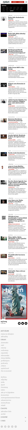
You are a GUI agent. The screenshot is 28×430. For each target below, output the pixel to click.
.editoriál (17, 20)
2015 (21, 8)
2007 (7, 10)
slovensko (11, 133)
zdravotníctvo (6, 400)
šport (3, 385)
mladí (3, 405)
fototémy (4, 387)
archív (11, 11)
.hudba (16, 203)
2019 (7, 8)
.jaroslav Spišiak (12, 140)
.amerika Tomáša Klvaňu (21, 154)
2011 (14, 9)
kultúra (10, 235)
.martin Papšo (11, 241)
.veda (17, 187)
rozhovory (11, 48)
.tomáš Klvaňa (11, 154)
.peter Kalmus (11, 258)
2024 (11, 7)
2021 (21, 7)
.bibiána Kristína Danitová (14, 224)
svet (9, 151)
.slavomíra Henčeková (13, 122)
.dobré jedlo (18, 274)
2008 (3, 10)
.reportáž (18, 258)
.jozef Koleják (11, 274)
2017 (14, 8)
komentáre (11, 117)
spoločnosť (11, 81)
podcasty (4, 363)
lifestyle (10, 214)
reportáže (11, 253)
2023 (14, 7)
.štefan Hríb (11, 20)
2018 (11, 8)
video (3, 390)
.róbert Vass (11, 54)
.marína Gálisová (12, 70)
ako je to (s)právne (7, 392)
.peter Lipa (10, 203)
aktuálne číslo (6, 411)
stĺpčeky (10, 164)
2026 (3, 7)
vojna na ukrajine (7, 334)
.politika (19, 140)
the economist (6, 371)
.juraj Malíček (11, 169)
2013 (7, 9)
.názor (21, 122)
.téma (16, 36)
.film (17, 169)
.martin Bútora (11, 87)
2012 (10, 9)
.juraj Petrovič (11, 187)
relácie (3, 366)
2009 (21, 9)
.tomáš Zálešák (11, 106)
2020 (3, 8)
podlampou (5, 361)
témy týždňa (5, 358)
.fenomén (23, 224)
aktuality (4, 336)
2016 (18, 8)
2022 (18, 7)
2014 (3, 9)
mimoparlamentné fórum (10, 398)
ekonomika (5, 355)
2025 (7, 7)
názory (10, 15)
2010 (17, 9)
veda (9, 179)
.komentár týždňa (20, 106)
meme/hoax (5, 403)
